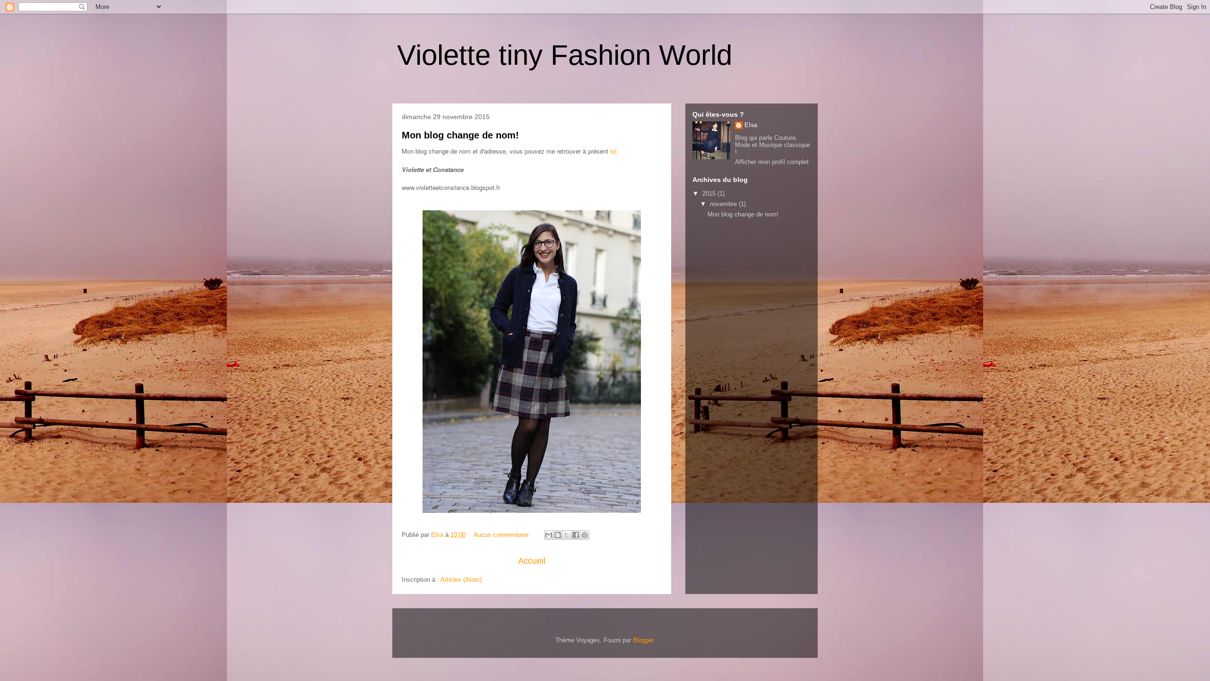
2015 (709, 193)
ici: (614, 151)
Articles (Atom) (461, 579)
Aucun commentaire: (503, 534)
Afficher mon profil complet (772, 161)
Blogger (643, 640)
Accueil (531, 561)
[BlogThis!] (557, 535)
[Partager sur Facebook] (575, 535)
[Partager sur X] (566, 535)
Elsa (750, 125)
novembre (724, 203)
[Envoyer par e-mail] (548, 535)
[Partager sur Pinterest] (584, 535)
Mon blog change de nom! (460, 135)
